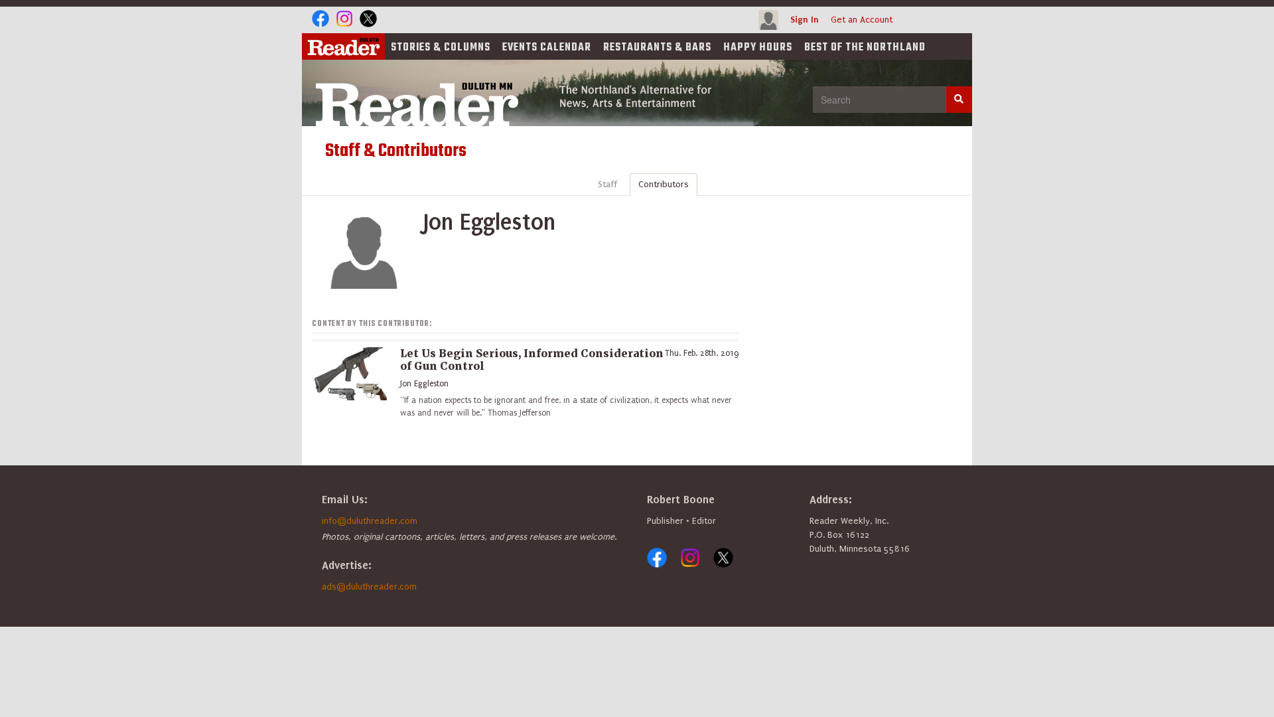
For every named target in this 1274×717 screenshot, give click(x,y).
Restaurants (657, 47)
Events (546, 47)
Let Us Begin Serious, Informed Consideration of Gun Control (532, 359)
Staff (607, 184)
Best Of (865, 47)
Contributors (663, 184)
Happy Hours (757, 47)
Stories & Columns (440, 47)
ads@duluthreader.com (369, 587)
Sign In (804, 20)
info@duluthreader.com (369, 521)
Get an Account (861, 20)
